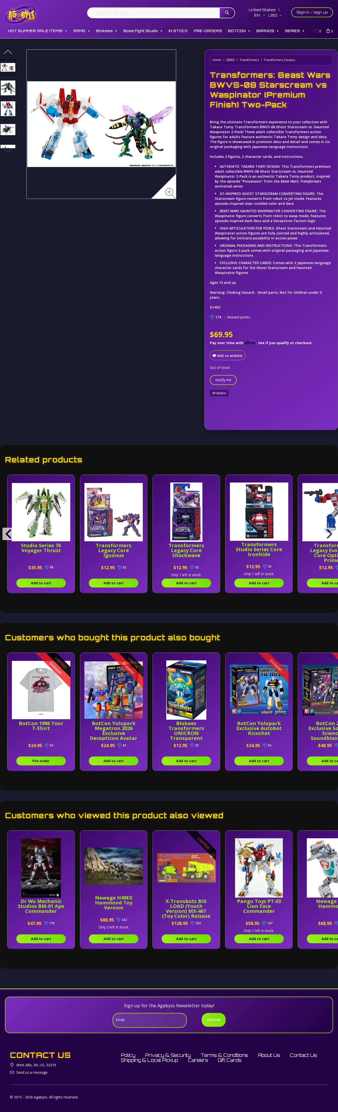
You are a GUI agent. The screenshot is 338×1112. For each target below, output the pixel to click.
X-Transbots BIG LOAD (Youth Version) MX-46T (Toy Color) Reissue (186, 908)
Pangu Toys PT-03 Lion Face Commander (259, 906)
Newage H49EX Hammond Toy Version (113, 902)
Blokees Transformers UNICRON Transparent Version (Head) (186, 733)
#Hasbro (219, 393)
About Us (269, 1055)
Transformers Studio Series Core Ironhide (259, 549)
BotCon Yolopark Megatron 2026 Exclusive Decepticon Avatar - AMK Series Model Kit (114, 735)
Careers (198, 1060)
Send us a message (32, 1072)
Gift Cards (229, 1060)
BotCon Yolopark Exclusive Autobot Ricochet (259, 728)
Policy (128, 1055)
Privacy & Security (168, 1055)
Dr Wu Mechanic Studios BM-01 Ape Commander (41, 906)
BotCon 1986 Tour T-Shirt (41, 726)
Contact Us (303, 1055)
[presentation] (8, 534)
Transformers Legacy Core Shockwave (186, 550)
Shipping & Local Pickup (149, 1060)
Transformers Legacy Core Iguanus (113, 550)
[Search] (227, 13)
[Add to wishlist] (67, 481)
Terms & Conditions (224, 1055)
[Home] (20, 14)
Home (217, 60)
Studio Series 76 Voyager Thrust (41, 548)
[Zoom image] (170, 193)
